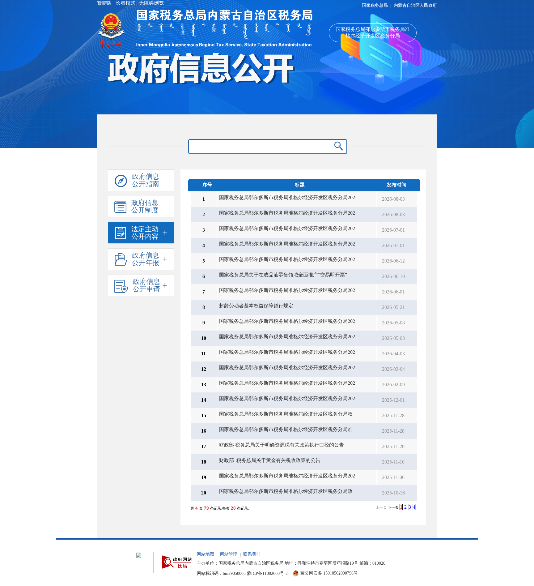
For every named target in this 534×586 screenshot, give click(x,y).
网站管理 (228, 554)
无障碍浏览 (151, 3)
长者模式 (125, 3)
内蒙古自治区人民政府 (415, 5)
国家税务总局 (375, 5)
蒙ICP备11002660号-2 (267, 573)
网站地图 (205, 554)
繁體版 (105, 3)
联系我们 (252, 554)
